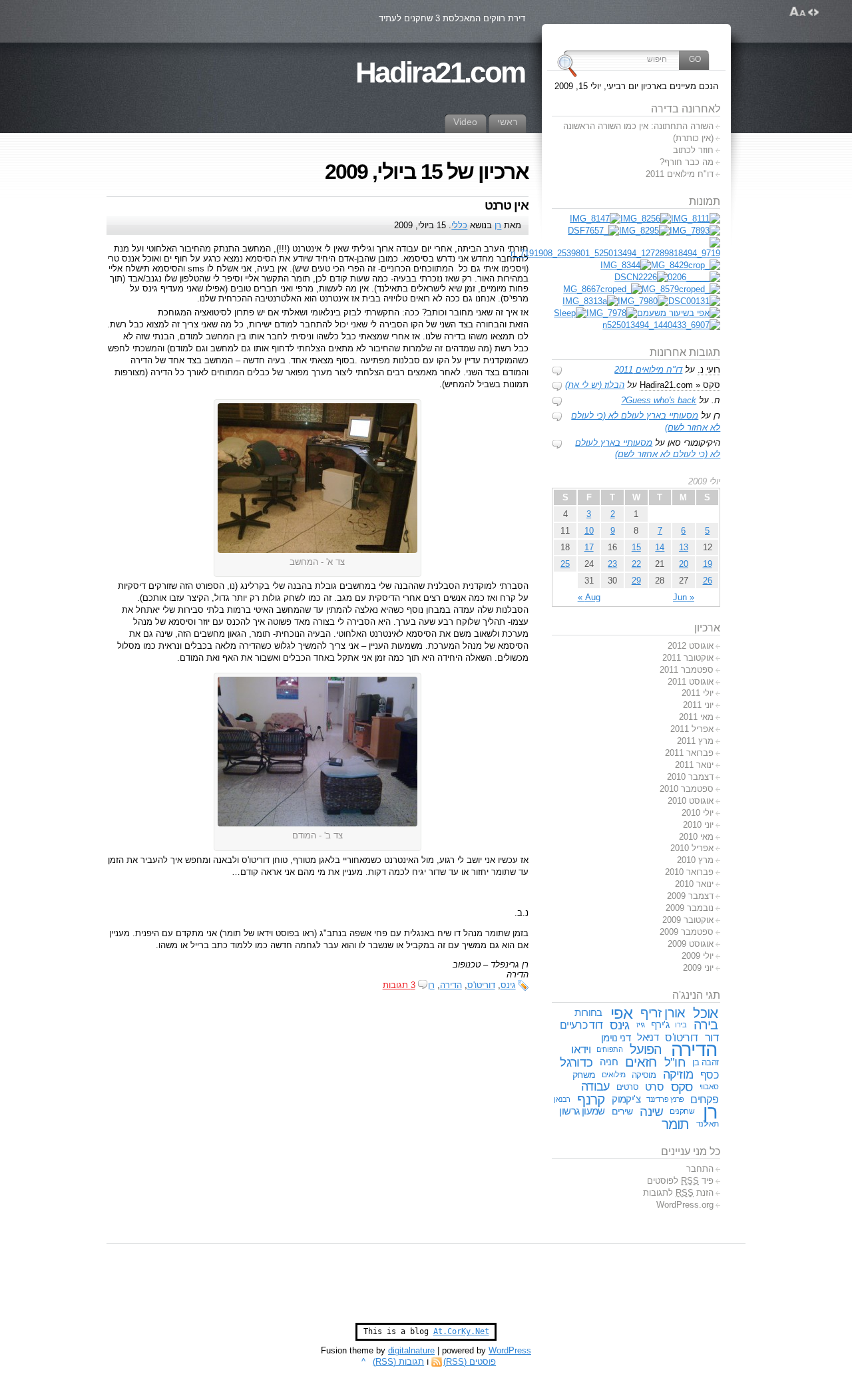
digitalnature (411, 1350)
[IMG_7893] (695, 231)
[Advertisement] (426, 1289)
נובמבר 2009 (690, 908)
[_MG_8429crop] (685, 265)
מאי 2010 (696, 837)
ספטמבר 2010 (687, 789)
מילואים (614, 1074)
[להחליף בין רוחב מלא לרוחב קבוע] (813, 12)
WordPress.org (685, 1205)
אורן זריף (662, 1012)
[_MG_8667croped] (602, 289)
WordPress (510, 1350)
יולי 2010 (698, 813)
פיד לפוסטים (680, 1181)
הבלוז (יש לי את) (594, 385)
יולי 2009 (698, 956)
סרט (654, 1087)
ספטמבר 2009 (687, 932)
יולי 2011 (698, 693)
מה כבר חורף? (687, 162)
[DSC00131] (694, 301)
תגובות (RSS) (398, 1362)
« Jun (683, 597)
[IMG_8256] (645, 219)
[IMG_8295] (644, 231)
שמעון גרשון (582, 1111)
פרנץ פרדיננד (665, 1099)
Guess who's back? (658, 400)
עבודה (595, 1086)
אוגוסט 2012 (691, 646)
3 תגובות (399, 985)
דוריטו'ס (481, 985)
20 (683, 564)
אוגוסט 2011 (691, 682)
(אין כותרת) (693, 138)
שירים (622, 1111)
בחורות (588, 1012)
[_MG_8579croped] (681, 289)
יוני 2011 (698, 705)
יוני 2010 (698, 825)
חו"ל (675, 1062)
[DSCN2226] (641, 277)
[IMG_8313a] (590, 301)
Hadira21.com (440, 72)
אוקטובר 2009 (688, 920)
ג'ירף (660, 1024)
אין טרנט (507, 205)
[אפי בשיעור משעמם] (678, 313)
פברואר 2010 (689, 872)
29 (636, 581)
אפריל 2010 (692, 848)
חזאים (640, 1062)
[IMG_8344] (625, 265)
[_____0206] (694, 277)
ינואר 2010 (694, 884)
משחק (584, 1074)
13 (683, 547)
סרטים (627, 1087)
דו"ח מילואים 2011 (680, 174)
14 (659, 547)
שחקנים (682, 1111)
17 (589, 547)
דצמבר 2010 (690, 777)
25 (565, 564)
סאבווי (709, 1086)
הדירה (451, 985)
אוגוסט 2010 (691, 801)
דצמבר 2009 (690, 896)
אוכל (705, 1013)
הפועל (646, 1049)
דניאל (647, 1037)
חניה (609, 1062)
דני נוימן (615, 1037)
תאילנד (707, 1124)
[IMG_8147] (595, 219)
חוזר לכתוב (693, 150)
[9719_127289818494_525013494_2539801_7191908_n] (615, 253)
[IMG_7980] (643, 301)
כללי (459, 225)
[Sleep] (570, 313)
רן (498, 225)
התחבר (700, 1169)
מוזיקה (678, 1074)
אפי (621, 1013)
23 (612, 564)
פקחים (704, 1099)
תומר (676, 1124)
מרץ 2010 (695, 860)
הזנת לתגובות (678, 1193)
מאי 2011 (696, 717)
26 (707, 581)
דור (711, 1037)
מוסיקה (644, 1075)
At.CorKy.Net (461, 1331)
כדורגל (576, 1062)
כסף (709, 1075)
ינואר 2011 (694, 765)
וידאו (580, 1049)
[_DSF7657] (593, 231)
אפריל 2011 (692, 729)
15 (636, 547)
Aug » (589, 597)
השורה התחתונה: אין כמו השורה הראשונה (638, 126)
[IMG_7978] (611, 313)
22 (636, 564)
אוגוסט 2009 (691, 944)
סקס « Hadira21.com (680, 385)
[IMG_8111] (695, 219)
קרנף (590, 1099)
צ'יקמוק (626, 1099)
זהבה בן (705, 1062)
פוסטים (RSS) (469, 1362)
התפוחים (609, 1049)
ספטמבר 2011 (687, 670)
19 (707, 564)
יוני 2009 (698, 968)
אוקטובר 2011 (688, 658)
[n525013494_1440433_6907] (661, 325)
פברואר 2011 (689, 753)
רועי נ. (709, 370)
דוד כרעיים (581, 1025)
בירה (706, 1024)
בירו (680, 1025)
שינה (651, 1112)
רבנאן (562, 1099)
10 (589, 531)
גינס (508, 985)
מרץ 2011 (695, 741)
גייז (640, 1024)
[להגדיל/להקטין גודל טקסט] (797, 12)
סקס (682, 1087)
